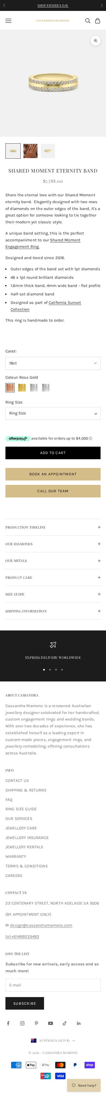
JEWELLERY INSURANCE (27, 837)
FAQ (9, 799)
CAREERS (13, 875)
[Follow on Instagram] (22, 1023)
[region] (53, 651)
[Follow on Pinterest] (36, 1023)
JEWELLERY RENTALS (24, 846)
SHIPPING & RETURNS (25, 790)
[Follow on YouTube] (50, 1023)
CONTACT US (17, 780)
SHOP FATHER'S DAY (53, 5)
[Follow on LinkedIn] (79, 1023)
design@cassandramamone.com (41, 925)
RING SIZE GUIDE (21, 809)
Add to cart (53, 452)
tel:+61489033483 (22, 936)
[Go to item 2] (30, 151)
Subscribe (24, 1003)
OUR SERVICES (18, 818)
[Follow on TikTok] (64, 1023)
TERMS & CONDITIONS (26, 866)
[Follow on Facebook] (8, 1023)
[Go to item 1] (13, 151)
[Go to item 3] (47, 151)
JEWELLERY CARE (21, 828)
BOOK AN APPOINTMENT (53, 474)
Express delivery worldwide (53, 657)
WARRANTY (15, 856)
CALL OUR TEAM (52, 491)
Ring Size (14, 402)
